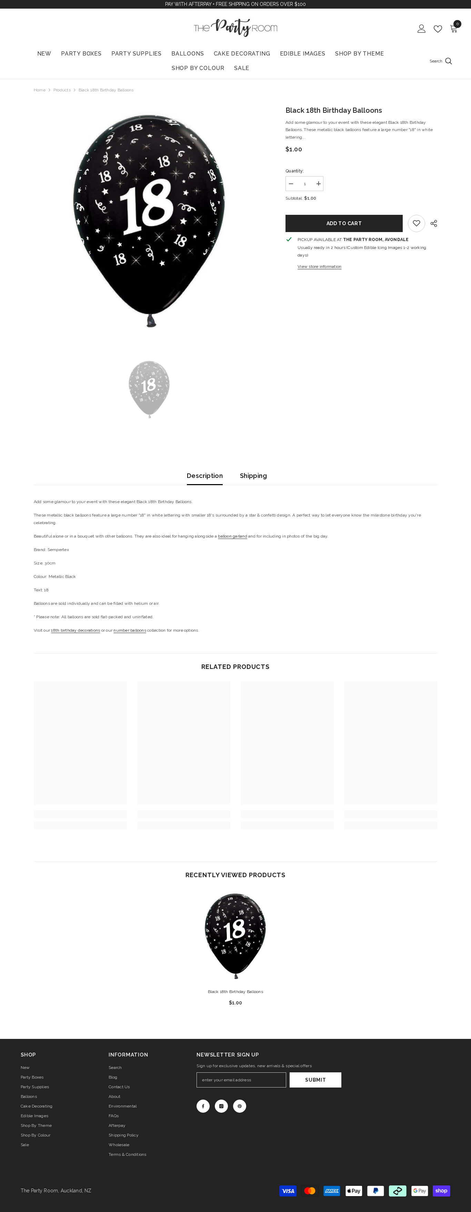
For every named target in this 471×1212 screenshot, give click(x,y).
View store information (319, 266)
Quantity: (294, 170)
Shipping (253, 475)
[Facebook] (203, 1106)
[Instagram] (221, 1106)
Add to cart (344, 223)
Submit (315, 1080)
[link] (416, 223)
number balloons (129, 630)
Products (62, 90)
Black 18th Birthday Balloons (235, 991)
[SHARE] (431, 223)
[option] (149, 221)
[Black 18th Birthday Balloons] (235, 936)
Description (205, 475)
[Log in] (422, 29)
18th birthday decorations (75, 630)
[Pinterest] (239, 1106)
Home (40, 90)
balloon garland (232, 536)
